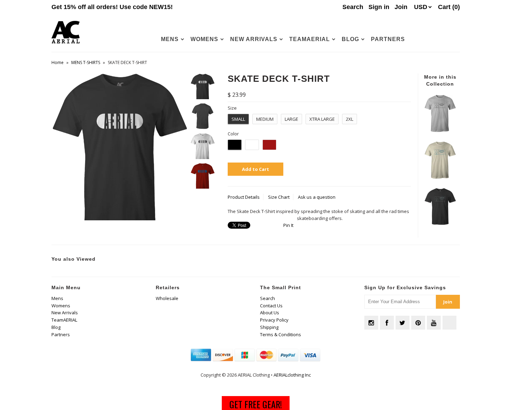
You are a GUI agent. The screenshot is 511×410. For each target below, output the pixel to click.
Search (267, 298)
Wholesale (167, 298)
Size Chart (279, 197)
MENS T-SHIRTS (85, 62)
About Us (269, 312)
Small (238, 119)
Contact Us (271, 305)
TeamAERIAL (309, 39)
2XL (349, 119)
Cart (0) (449, 6)
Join (401, 6)
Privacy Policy (274, 320)
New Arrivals (253, 39)
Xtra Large (322, 119)
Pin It (288, 225)
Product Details (244, 197)
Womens (204, 39)
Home (57, 62)
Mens (170, 39)
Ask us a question (316, 197)
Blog (350, 39)
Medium (265, 119)
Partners (388, 39)
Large (291, 119)
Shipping (269, 327)
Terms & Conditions (280, 334)
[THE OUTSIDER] (440, 130)
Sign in (378, 6)
